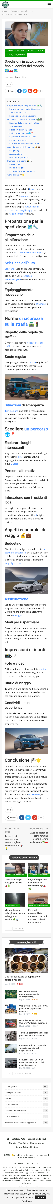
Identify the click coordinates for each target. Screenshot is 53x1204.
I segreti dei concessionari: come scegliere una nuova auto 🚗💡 (14, 842)
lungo (7, 563)
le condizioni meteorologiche (29, 252)
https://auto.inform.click (36, 1167)
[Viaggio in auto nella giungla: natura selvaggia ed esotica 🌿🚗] (15, 900)
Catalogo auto (11, 1086)
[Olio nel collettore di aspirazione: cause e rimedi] (26, 960)
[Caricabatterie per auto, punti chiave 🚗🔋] (15, 870)
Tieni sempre (11, 410)
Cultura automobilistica (26, 1147)
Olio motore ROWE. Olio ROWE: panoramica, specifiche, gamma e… (33, 1008)
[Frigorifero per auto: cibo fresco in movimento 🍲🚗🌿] (38, 870)
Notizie (8, 1098)
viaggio (12, 213)
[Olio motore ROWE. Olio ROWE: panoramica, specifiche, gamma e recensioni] (11, 1009)
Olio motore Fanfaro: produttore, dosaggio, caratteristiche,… (29, 994)
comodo (20, 213)
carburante (20, 552)
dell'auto (28, 263)
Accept (41, 1197)
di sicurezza (31, 318)
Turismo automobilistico (16, 55)
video (44, 669)
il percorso (16, 563)
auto (27, 206)
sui (35, 515)
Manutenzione (11, 1104)
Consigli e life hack (13, 1092)
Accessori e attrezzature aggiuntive (16, 875)
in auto (32, 189)
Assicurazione (16, 599)
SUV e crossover (12, 1116)
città (20, 456)
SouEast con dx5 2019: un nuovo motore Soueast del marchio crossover (31, 1062)
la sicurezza (34, 794)
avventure (25, 196)
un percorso (36, 428)
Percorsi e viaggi (36, 51)
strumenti (41, 303)
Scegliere (9, 268)
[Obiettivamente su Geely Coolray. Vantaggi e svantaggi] (11, 1023)
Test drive (23, 1143)
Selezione (12, 263)
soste (33, 362)
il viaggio (17, 615)
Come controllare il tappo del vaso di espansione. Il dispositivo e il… (32, 1048)
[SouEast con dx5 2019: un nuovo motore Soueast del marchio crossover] (11, 1063)
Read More (27, 1201)
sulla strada (16, 324)
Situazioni (13, 405)
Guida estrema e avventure (16, 51)
